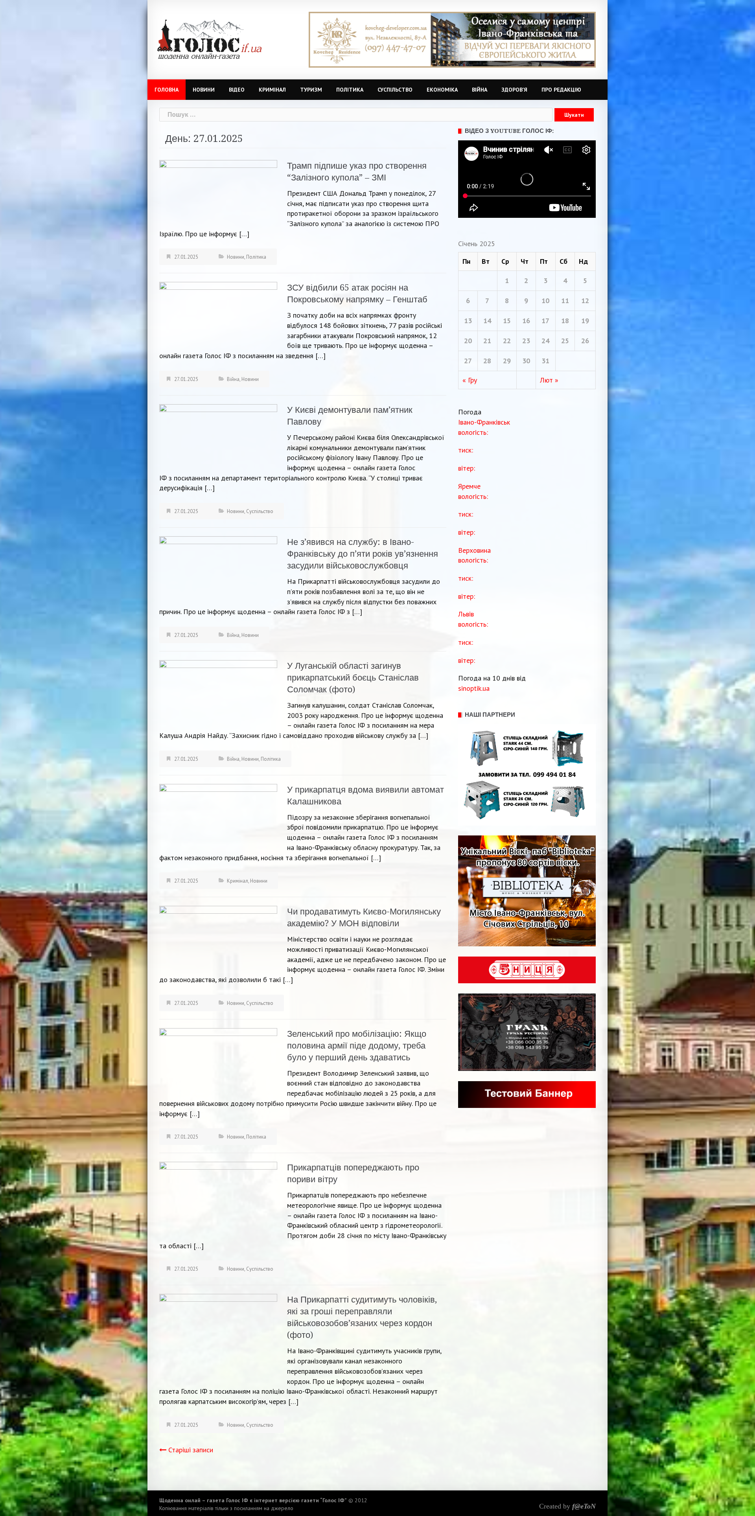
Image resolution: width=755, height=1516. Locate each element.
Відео (237, 89)
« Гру (469, 380)
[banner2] (452, 39)
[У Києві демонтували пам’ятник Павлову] (218, 436)
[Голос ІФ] (209, 38)
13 (468, 320)
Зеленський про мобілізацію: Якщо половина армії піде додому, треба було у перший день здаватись (356, 1045)
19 (585, 320)
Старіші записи (190, 1449)
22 (507, 340)
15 (507, 320)
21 (487, 340)
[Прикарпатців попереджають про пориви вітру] (218, 1197)
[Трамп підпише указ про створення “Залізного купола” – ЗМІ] (218, 192)
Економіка (442, 89)
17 (545, 320)
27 (468, 360)
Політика (349, 89)
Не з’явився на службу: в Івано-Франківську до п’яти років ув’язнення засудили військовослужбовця (362, 553)
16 (526, 320)
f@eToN (584, 1506)
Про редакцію (561, 89)
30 (526, 360)
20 (468, 340)
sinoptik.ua (474, 688)
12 (585, 300)
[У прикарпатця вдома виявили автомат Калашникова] (218, 814)
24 (545, 340)
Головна (167, 89)
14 (487, 320)
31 (545, 360)
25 (565, 340)
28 (487, 360)
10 (545, 300)
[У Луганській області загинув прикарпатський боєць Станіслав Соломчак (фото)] (218, 694)
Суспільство (395, 89)
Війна (479, 89)
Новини (204, 89)
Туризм (311, 89)
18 (565, 320)
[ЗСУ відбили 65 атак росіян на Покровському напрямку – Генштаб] (218, 314)
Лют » (549, 380)
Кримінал (272, 89)
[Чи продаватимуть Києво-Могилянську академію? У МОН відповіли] (218, 938)
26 (585, 340)
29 (507, 360)
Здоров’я (514, 89)
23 (526, 340)
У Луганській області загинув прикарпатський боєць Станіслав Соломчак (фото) (353, 677)
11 (565, 300)
